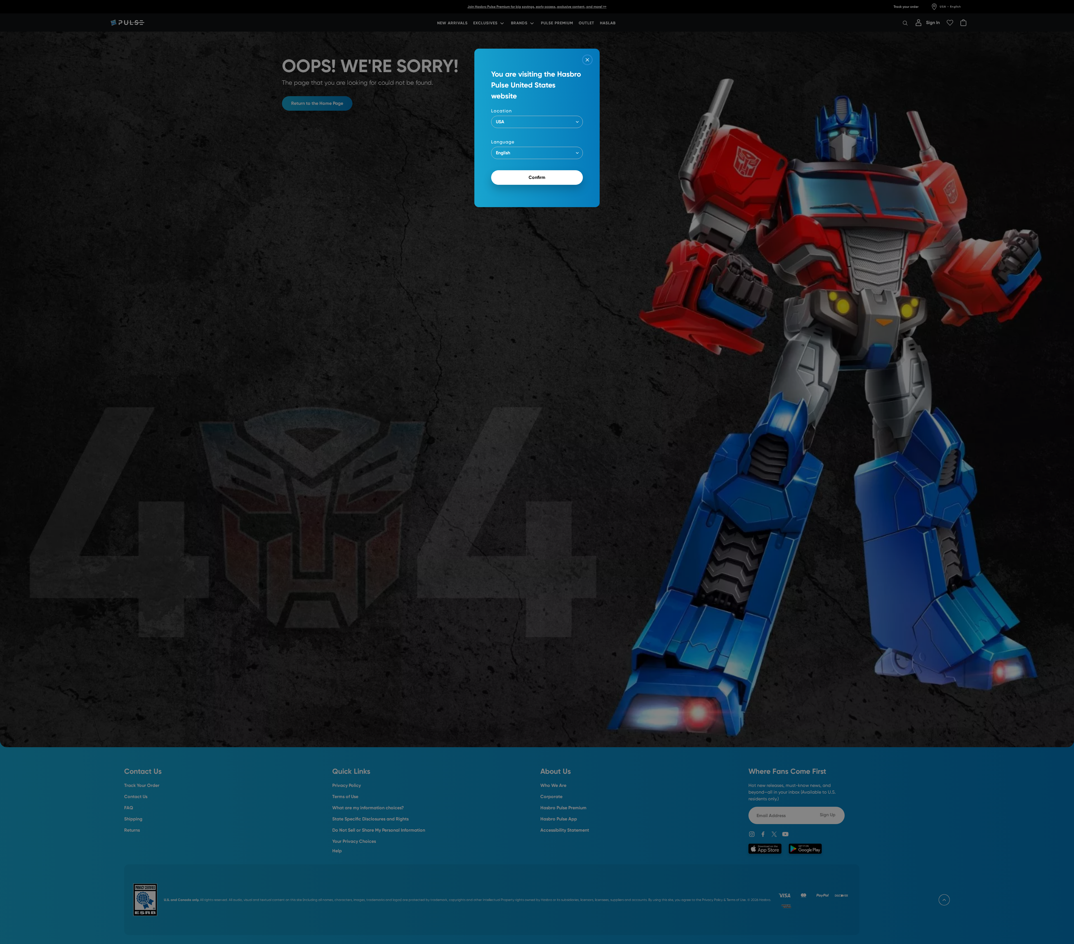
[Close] (587, 59)
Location (501, 110)
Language (502, 142)
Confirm (537, 177)
